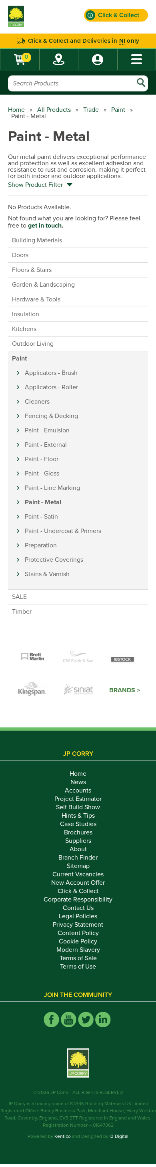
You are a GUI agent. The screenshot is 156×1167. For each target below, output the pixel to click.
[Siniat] (79, 690)
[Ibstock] (123, 657)
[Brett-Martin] (32, 657)
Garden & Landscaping (43, 285)
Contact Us (78, 908)
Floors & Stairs (32, 270)
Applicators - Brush (51, 373)
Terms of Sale (78, 958)
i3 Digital (119, 1136)
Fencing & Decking (51, 416)
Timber (22, 612)
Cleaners (37, 401)
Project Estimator (78, 799)
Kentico (62, 1136)
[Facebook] (51, 1019)
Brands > (124, 690)
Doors (20, 255)
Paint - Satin (41, 516)
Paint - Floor (41, 459)
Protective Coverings (54, 560)
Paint (118, 110)
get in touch (45, 226)
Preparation (41, 545)
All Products (54, 110)
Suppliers (78, 841)
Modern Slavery (78, 950)
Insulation (25, 314)
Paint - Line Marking (52, 488)
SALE (19, 597)
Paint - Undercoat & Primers (63, 531)
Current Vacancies (78, 874)
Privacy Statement (78, 925)
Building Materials (37, 240)
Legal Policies (78, 916)
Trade (91, 110)
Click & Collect (78, 891)
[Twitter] (86, 1019)
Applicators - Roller (51, 387)
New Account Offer (78, 883)
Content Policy (78, 933)
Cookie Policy (78, 941)
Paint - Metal (43, 502)
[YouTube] (68, 1019)
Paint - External (46, 445)
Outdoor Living (33, 344)
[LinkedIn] (103, 1019)
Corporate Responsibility (78, 899)
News (78, 782)
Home (16, 110)
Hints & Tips (78, 816)
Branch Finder (78, 858)
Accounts (78, 791)
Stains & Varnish (47, 574)
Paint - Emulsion (47, 430)
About (78, 849)
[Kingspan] (33, 690)
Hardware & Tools (36, 299)
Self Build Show (78, 807)
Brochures (78, 832)
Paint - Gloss (42, 473)
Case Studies (78, 824)
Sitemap (78, 866)
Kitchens (24, 329)
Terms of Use (78, 967)
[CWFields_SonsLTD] (78, 657)
